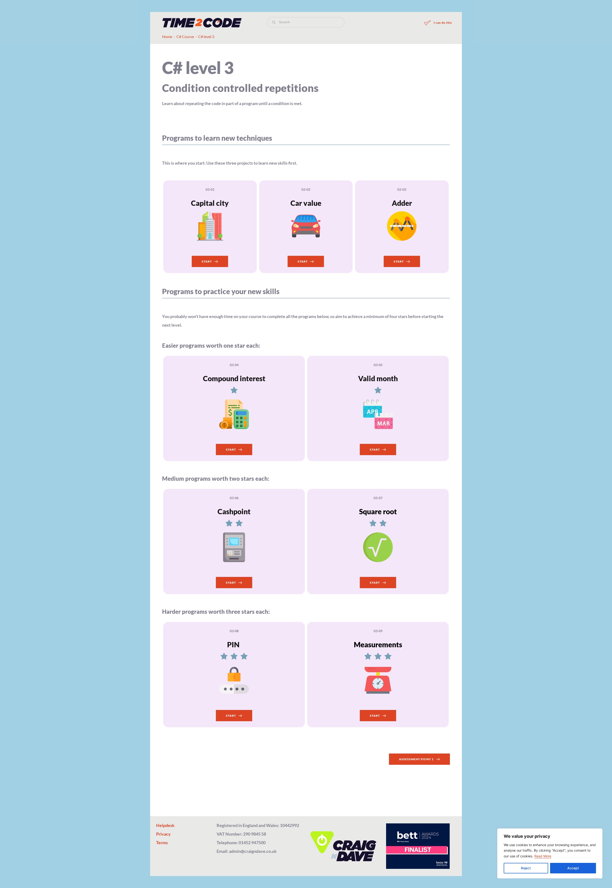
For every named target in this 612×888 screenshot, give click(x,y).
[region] (549, 853)
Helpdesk (165, 825)
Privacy (163, 834)
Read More (542, 856)
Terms (162, 842)
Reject (526, 868)
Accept (573, 868)
